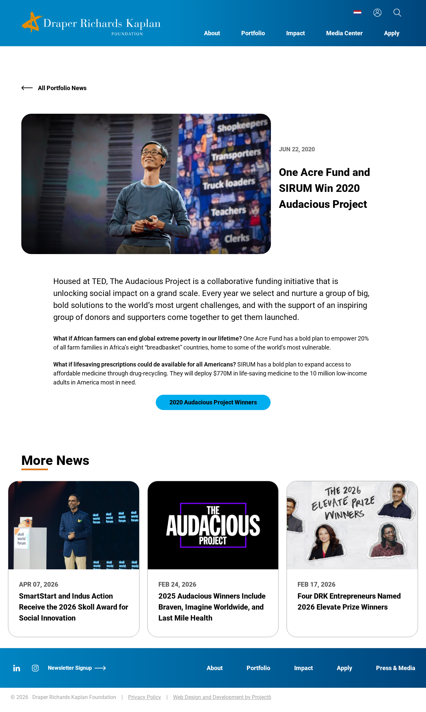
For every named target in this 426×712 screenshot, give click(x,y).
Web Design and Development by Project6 (222, 697)
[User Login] (377, 12)
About (212, 33)
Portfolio (253, 33)
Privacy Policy (144, 697)
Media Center (344, 33)
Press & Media (395, 667)
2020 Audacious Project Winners (213, 402)
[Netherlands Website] (357, 12)
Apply (391, 33)
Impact (295, 33)
